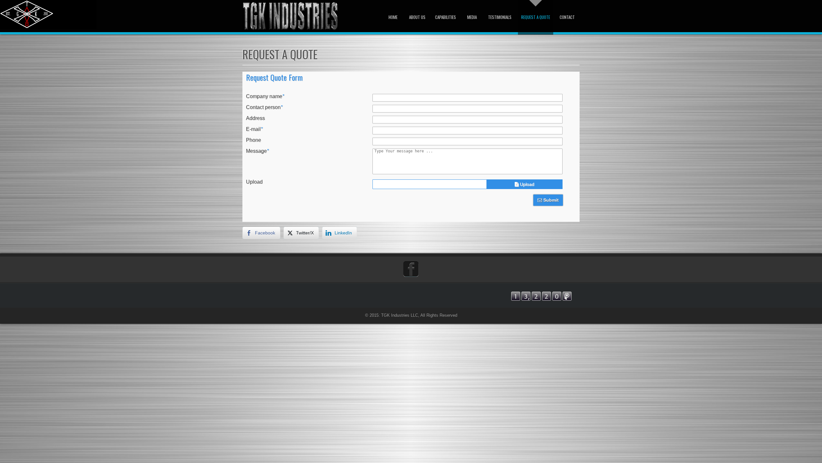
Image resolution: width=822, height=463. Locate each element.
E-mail (254, 129)
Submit (550, 200)
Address (255, 118)
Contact (567, 17)
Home (393, 17)
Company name (265, 96)
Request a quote (535, 17)
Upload (254, 182)
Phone (253, 140)
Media (472, 17)
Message (257, 151)
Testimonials (500, 17)
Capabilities (445, 17)
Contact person (264, 107)
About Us (417, 17)
